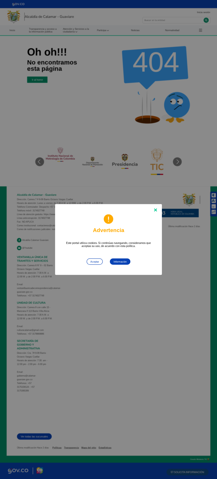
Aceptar (94, 261)
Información (120, 261)
